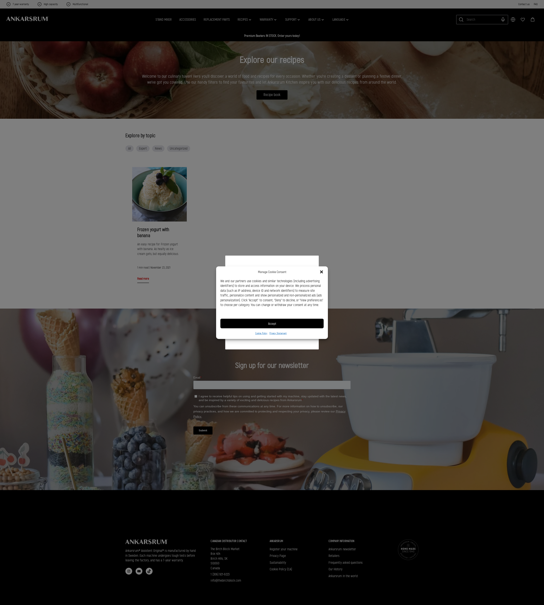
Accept (272, 323)
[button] (321, 272)
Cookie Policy (261, 333)
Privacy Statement (278, 333)
